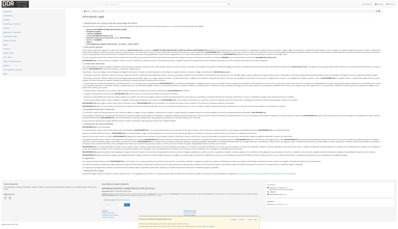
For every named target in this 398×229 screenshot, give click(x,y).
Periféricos (6, 49)
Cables (5, 45)
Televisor (6, 28)
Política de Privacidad (156, 195)
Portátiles (6, 20)
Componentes (8, 16)
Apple (5, 74)
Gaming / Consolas (9, 41)
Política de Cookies (208, 226)
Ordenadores (7, 11)
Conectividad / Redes (10, 36)
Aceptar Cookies (252, 219)
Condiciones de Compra (110, 215)
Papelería (6, 65)
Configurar (234, 219)
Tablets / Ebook (8, 53)
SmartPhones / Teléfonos (12, 24)
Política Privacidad (108, 213)
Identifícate (368, 4)
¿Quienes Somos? (108, 217)
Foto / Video (7, 57)
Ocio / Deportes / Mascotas (12, 70)
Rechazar (242, 219)
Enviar (127, 205)
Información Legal (190, 211)
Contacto (380, 4)
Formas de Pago (189, 215)
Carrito (391, 4)
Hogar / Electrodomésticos (12, 61)
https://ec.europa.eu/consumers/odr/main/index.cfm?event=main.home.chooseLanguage (266, 174)
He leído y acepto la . (117, 200)
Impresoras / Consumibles (12, 32)
